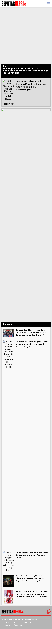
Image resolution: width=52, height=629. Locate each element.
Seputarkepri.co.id (13, 619)
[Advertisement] (26, 35)
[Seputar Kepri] (13, 3)
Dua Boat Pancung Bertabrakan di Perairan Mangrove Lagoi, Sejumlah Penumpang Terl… (32, 578)
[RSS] (48, 612)
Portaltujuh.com (25, 622)
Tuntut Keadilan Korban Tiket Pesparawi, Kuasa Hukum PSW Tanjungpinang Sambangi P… (31, 332)
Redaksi (6, 625)
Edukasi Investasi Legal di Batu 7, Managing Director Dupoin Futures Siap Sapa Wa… (32, 344)
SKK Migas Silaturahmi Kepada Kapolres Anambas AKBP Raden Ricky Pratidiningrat (31, 85)
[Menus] (48, 3)
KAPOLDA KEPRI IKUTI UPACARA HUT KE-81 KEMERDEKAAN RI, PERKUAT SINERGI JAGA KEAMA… (32, 594)
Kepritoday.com (8, 622)
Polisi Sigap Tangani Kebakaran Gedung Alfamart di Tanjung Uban (32, 555)
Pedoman (17, 625)
